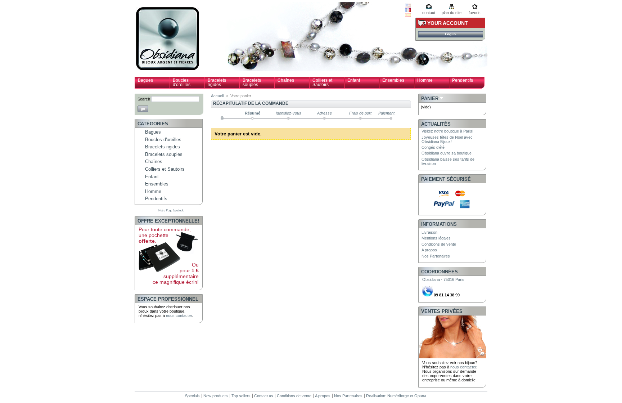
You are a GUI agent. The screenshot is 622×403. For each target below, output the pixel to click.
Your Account (447, 23)
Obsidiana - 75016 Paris (443, 279)
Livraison (429, 232)
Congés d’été (433, 147)
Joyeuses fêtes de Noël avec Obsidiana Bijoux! (447, 139)
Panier (429, 98)
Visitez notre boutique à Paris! (447, 131)
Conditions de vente (439, 244)
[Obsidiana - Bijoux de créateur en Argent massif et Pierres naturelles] (167, 67)
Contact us (263, 396)
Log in (450, 34)
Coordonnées (439, 271)
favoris (475, 12)
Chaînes (286, 80)
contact (428, 12)
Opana (420, 396)
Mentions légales (436, 238)
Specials (192, 396)
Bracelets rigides (217, 82)
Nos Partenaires (436, 256)
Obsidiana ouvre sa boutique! (447, 153)
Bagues (145, 80)
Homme (425, 80)
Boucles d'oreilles (181, 82)
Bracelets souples (252, 82)
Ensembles (393, 80)
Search (144, 99)
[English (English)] (408, 6)
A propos (429, 250)
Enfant (353, 80)
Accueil (217, 96)
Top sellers (241, 396)
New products (215, 396)
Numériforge (398, 396)
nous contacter (179, 315)
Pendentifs (462, 80)
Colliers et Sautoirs (322, 82)
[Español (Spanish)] (408, 15)
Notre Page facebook (171, 210)
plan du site (451, 12)
